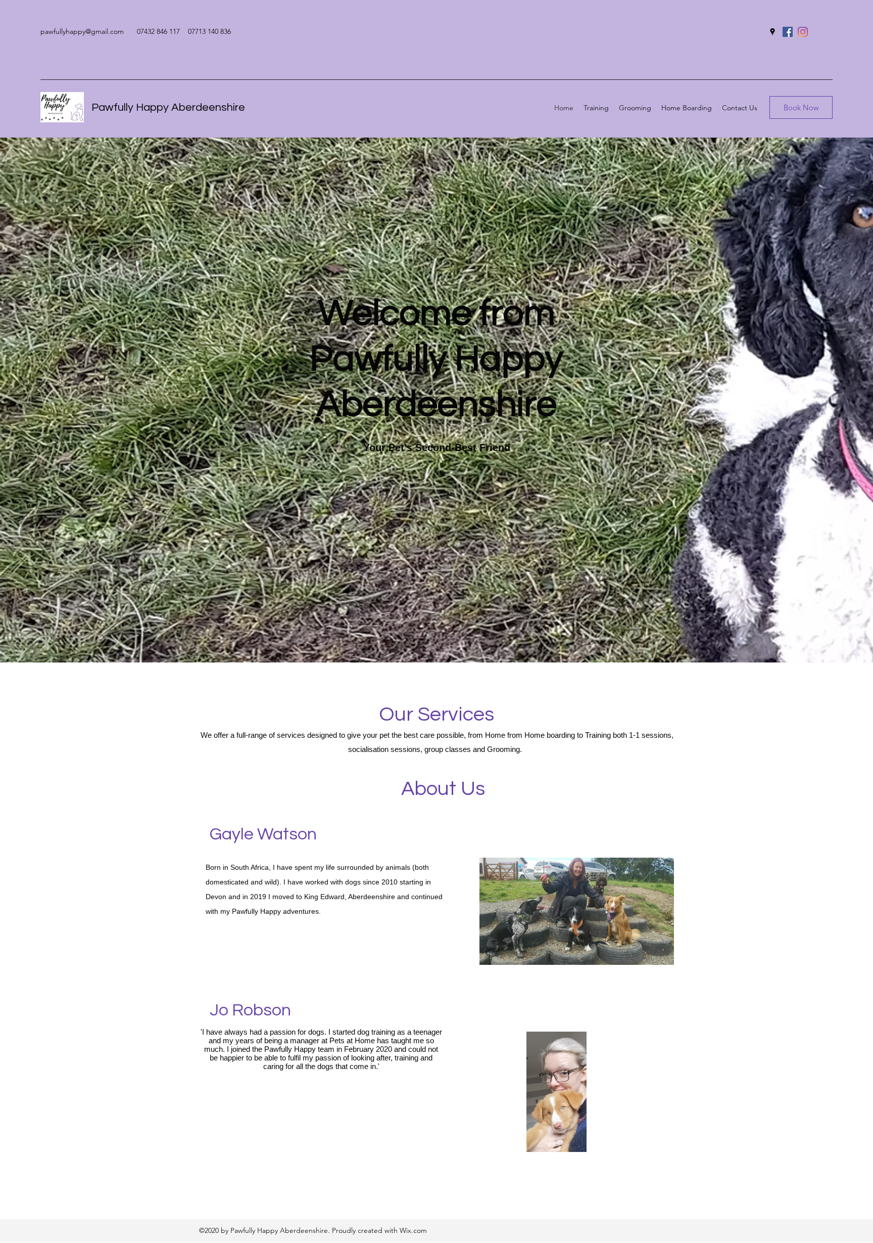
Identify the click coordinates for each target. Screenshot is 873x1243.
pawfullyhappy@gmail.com (82, 31)
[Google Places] (772, 32)
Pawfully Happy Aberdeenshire (168, 107)
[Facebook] (788, 32)
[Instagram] (803, 32)
